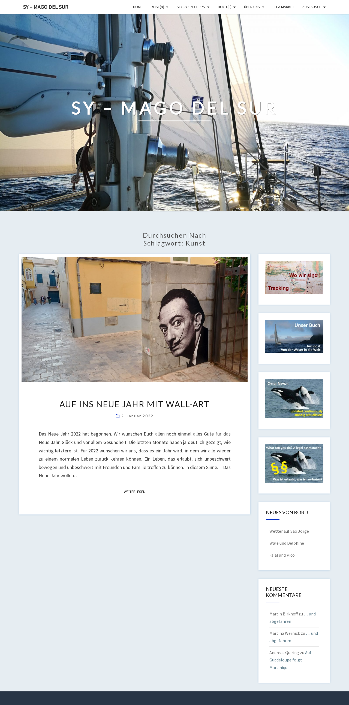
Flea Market (283, 6)
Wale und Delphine (286, 543)
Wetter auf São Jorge (289, 531)
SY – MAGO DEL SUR (45, 6)
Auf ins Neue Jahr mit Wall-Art (134, 404)
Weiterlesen (136, 491)
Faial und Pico (282, 555)
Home (138, 6)
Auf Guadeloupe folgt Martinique (290, 660)
